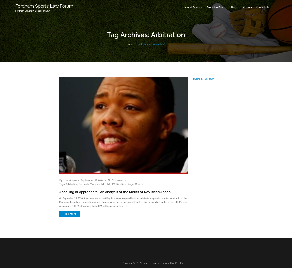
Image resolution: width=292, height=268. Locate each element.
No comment (115, 180)
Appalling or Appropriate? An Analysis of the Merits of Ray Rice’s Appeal (115, 192)
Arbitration (72, 184)
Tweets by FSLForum (203, 78)
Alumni (246, 7)
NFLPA (111, 184)
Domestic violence (89, 184)
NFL (103, 184)
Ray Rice (121, 184)
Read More (69, 213)
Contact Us (262, 7)
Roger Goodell (135, 184)
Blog (233, 7)
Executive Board (216, 7)
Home (130, 44)
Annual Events (192, 7)
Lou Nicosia (70, 180)
